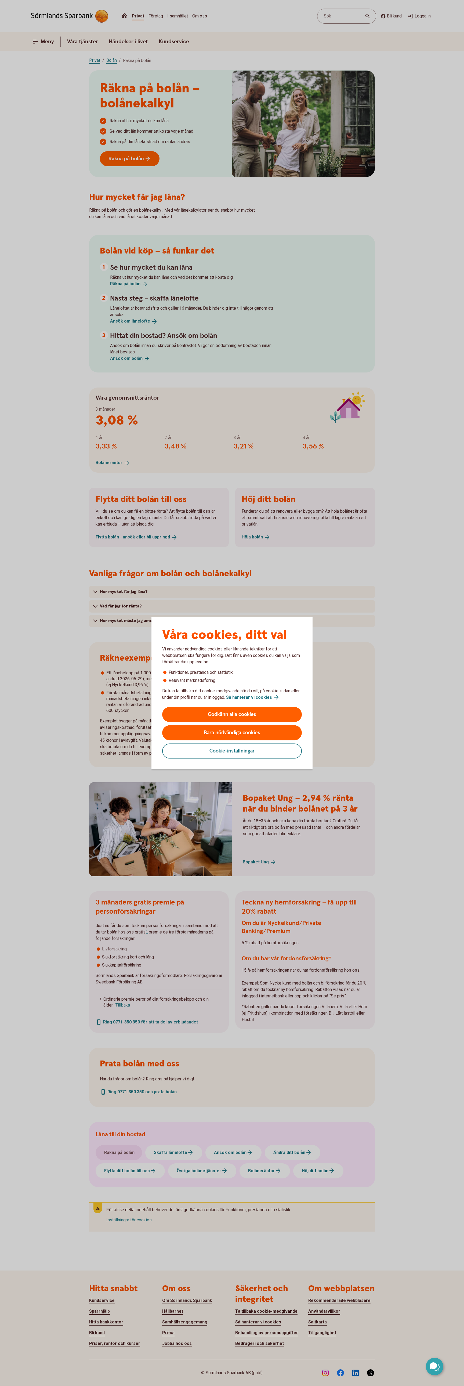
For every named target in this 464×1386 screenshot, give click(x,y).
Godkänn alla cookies (232, 714)
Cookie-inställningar (232, 751)
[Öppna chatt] (434, 1366)
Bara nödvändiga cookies (232, 732)
